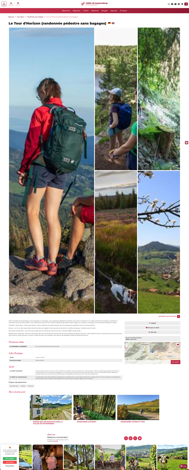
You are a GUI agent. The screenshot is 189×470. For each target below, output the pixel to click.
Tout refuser (10, 462)
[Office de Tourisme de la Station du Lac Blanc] (115, 99)
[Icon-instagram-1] (131, 438)
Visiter (86, 11)
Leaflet (178, 357)
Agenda (114, 11)
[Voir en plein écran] (126, 349)
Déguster (76, 11)
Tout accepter (10, 458)
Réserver (95, 11)
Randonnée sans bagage (35, 17)
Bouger (105, 11)
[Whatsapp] (135, 438)
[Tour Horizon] (158, 242)
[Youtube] (140, 438)
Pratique (123, 11)
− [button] (126, 346)
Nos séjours (20, 17)
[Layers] (178, 344)
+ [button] (126, 344)
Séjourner (66, 11)
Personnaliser (10, 466)
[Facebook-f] (126, 438)
